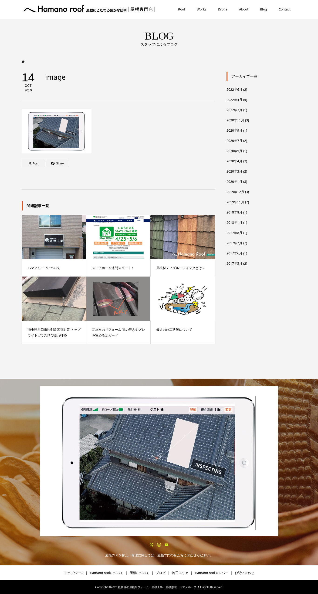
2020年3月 (234, 171)
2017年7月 (234, 243)
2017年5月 (234, 263)
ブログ (161, 573)
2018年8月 (234, 212)
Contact (285, 9)
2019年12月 (235, 192)
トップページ (73, 573)
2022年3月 (234, 110)
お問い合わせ (244, 573)
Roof (181, 9)
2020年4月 (234, 161)
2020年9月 (234, 130)
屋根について (139, 573)
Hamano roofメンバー (211, 573)
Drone (222, 9)
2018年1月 (234, 222)
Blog (263, 9)
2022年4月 (234, 99)
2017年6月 (234, 253)
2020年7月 (234, 140)
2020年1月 (234, 181)
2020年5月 (234, 151)
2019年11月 (235, 202)
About (243, 9)
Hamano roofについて (106, 573)
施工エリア (180, 573)
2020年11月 (235, 120)
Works (201, 9)
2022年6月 (234, 89)
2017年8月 (234, 232)
